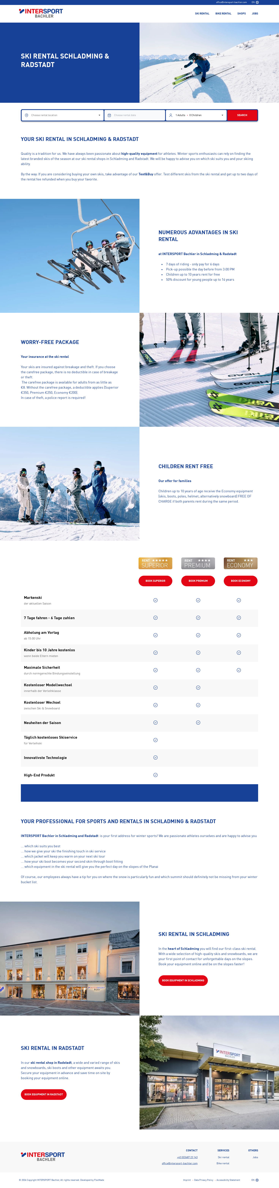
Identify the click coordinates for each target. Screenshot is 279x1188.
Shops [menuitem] (241, 13)
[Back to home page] (41, 13)
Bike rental (223, 1163)
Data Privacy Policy (203, 1180)
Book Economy (241, 581)
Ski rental (223, 1157)
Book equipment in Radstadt (43, 1094)
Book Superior (155, 581)
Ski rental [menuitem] (202, 13)
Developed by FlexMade (92, 1180)
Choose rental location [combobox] (44, 115)
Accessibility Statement (228, 1180)
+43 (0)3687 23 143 (187, 1157)
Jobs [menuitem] (255, 13)
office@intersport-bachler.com (231, 2)
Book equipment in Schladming (183, 980)
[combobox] (255, 2)
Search (242, 115)
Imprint (187, 1180)
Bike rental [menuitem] (223, 13)
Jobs (255, 1157)
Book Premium (198, 581)
